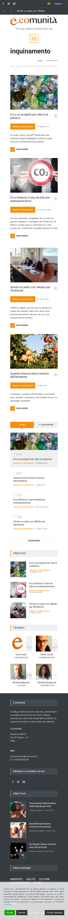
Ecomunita (21, 654)
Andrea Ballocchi (21, 682)
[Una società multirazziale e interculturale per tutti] (18, 810)
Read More (8, 904)
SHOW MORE (34, 541)
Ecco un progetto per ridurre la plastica (45, 11)
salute (41, 831)
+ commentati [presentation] (46, 424)
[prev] (22, 565)
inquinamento (27, 126)
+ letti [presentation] (22, 424)
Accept (9, 912)
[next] (22, 614)
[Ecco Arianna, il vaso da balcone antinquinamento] (34, 175)
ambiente (16, 126)
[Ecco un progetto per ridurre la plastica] (34, 92)
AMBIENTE (16, 879)
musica (39, 851)
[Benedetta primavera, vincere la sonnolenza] (18, 830)
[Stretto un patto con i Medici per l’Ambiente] (34, 265)
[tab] (22, 426)
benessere (33, 831)
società (39, 810)
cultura (32, 810)
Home (40, 60)
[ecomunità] (34, 21)
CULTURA (44, 879)
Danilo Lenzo (46, 654)
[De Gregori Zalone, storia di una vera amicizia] (18, 851)
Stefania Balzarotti (46, 682)
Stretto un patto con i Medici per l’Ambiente (30, 288)
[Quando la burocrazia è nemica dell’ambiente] (34, 351)
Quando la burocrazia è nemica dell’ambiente (29, 375)
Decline (21, 912)
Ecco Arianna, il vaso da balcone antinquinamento (30, 199)
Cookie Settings (54, 912)
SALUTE (30, 879)
